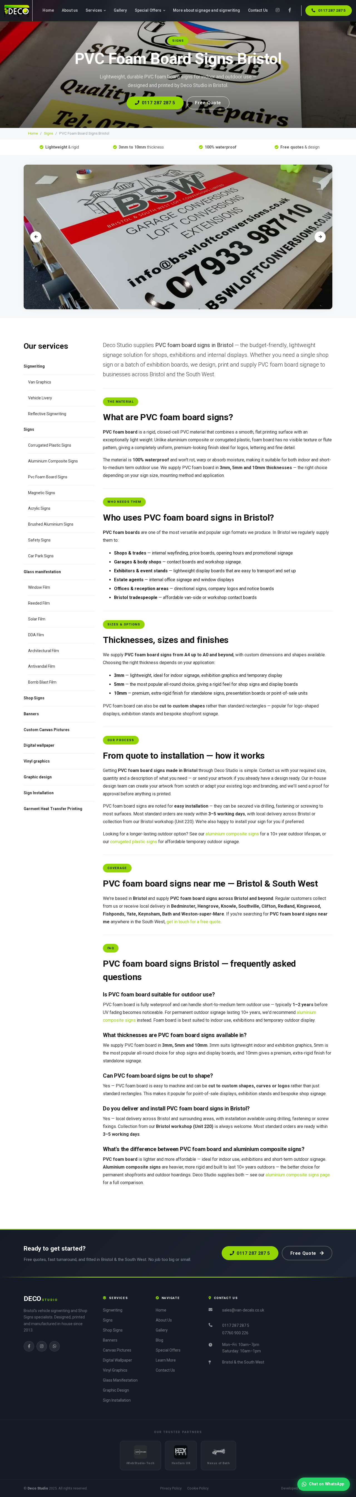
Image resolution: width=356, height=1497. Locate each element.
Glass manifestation (42, 572)
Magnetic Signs (41, 493)
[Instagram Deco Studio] (277, 10)
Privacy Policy (171, 1488)
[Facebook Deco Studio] (290, 10)
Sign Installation (39, 793)
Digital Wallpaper (117, 1360)
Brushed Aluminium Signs (50, 524)
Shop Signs (34, 698)
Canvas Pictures (117, 1350)
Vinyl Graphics (115, 1370)
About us (70, 10)
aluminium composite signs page (298, 1174)
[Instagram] (41, 1346)
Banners (31, 714)
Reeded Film (39, 603)
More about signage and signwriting (206, 10)
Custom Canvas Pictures (47, 730)
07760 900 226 (235, 1333)
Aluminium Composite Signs (53, 461)
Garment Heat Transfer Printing (53, 808)
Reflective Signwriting (47, 414)
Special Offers (148, 10)
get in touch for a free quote (194, 921)
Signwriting (112, 1310)
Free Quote (208, 102)
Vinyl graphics (37, 761)
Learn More (166, 1360)
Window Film (39, 587)
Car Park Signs (41, 556)
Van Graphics (39, 382)
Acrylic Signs (39, 508)
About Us (164, 1320)
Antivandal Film (41, 666)
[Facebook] (29, 1346)
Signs (48, 133)
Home (48, 10)
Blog (159, 1340)
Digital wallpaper (39, 745)
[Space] (18, 10)
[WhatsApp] (54, 1346)
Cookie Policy (198, 1488)
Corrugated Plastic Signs (49, 445)
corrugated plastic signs (133, 841)
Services (94, 10)
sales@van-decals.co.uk (243, 1310)
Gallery (120, 10)
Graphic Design (116, 1390)
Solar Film (36, 619)
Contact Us (258, 10)
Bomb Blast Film (42, 682)
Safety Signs (39, 540)
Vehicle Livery (40, 398)
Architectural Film (43, 651)
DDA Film (36, 635)
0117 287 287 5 (331, 10)
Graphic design (38, 777)
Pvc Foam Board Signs (47, 477)
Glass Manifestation (120, 1380)
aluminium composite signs (232, 834)
